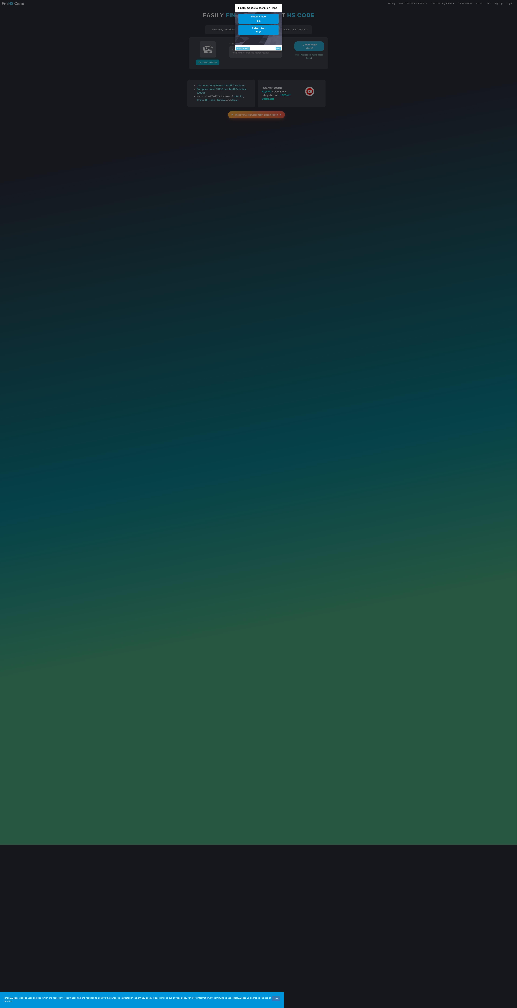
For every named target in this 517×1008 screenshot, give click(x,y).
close (278, 48)
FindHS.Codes (11, 997)
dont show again (243, 48)
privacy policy (145, 997)
